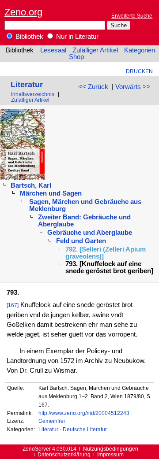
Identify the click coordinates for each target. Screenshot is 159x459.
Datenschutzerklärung (64, 454)
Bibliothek (28, 36)
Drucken (139, 71)
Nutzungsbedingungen (110, 449)
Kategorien (139, 50)
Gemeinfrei (51, 421)
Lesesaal (53, 50)
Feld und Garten (81, 240)
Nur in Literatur (76, 36)
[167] (13, 305)
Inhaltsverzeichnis (32, 94)
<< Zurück (93, 86)
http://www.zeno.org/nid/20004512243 (83, 413)
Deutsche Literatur (85, 429)
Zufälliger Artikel (95, 50)
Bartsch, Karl (31, 185)
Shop (76, 56)
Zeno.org (23, 12)
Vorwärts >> (133, 86)
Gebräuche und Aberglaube (89, 232)
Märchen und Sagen (51, 193)
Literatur (27, 84)
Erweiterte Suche (131, 16)
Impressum (110, 454)
